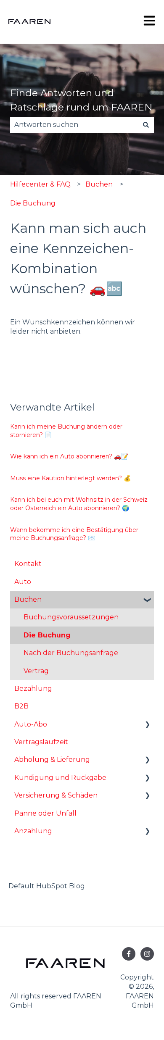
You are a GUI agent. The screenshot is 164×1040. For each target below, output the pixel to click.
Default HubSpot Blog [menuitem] (46, 886)
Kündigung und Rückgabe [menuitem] (60, 778)
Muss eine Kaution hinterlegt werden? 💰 (70, 478)
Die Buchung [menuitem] (47, 635)
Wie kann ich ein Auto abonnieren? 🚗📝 (69, 456)
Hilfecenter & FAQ (40, 184)
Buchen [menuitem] (28, 599)
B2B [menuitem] (21, 706)
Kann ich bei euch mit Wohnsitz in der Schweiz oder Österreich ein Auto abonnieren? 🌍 (79, 504)
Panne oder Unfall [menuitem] (45, 813)
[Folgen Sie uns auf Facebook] (128, 954)
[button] (147, 600)
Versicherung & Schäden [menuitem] (56, 795)
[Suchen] (146, 125)
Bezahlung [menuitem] (33, 688)
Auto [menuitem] (22, 582)
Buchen (99, 184)
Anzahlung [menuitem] (33, 831)
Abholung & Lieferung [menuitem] (52, 760)
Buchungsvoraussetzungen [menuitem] (71, 617)
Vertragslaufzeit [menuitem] (41, 742)
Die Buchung (33, 203)
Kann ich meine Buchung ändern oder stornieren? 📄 (66, 431)
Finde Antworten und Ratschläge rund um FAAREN (81, 100)
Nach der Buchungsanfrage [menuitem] (71, 653)
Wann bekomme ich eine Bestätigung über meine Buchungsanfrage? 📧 (74, 534)
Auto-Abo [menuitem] (30, 724)
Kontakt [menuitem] (28, 564)
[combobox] (74, 125)
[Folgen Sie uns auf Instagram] (147, 954)
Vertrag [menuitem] (36, 671)
